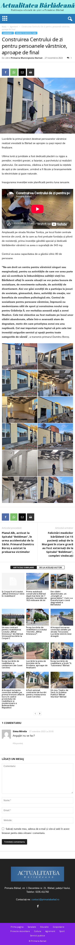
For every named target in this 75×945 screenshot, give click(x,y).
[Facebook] (5, 72)
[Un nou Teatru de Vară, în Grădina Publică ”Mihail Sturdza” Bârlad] (62, 680)
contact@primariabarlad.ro (45, 899)
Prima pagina (17, 926)
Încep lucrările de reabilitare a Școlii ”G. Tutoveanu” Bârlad (61, 663)
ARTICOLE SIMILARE (23, 567)
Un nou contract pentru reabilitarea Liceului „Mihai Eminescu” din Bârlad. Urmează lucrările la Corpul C (12, 633)
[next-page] (40, 714)
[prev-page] (35, 714)
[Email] (22, 72)
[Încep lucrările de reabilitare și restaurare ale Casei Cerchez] (13, 650)
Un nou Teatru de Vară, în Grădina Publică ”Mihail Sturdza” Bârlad (59, 693)
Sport (62, 931)
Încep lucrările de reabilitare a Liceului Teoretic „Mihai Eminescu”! (36, 630)
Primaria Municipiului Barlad (26, 57)
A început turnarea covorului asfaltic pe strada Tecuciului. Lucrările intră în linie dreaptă (61, 631)
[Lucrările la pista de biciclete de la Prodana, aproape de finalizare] (37, 650)
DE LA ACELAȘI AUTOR (50, 567)
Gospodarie (58, 926)
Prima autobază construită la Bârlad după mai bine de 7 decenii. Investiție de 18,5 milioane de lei (36, 596)
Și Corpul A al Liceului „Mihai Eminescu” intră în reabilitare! (13, 593)
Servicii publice (37, 935)
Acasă (4, 26)
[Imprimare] (30, 72)
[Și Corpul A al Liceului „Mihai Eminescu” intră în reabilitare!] (13, 581)
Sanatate (32, 926)
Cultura (37, 931)
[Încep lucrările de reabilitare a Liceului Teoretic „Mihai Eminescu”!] (37, 617)
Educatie (44, 926)
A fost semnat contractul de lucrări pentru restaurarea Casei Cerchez (36, 693)
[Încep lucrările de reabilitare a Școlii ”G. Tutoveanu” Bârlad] (62, 650)
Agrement (14, 26)
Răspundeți (18, 743)
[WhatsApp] (13, 72)
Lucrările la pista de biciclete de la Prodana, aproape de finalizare (37, 664)
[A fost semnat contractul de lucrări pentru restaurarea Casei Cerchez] (37, 680)
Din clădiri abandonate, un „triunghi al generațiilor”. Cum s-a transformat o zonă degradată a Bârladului (62, 598)
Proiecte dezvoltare (26, 33)
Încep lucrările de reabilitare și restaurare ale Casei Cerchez (12, 664)
